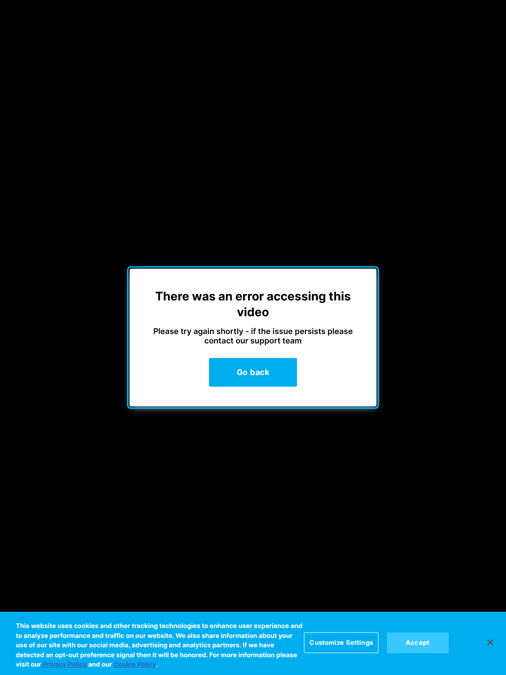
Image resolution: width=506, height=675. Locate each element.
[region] (253, 643)
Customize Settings (341, 642)
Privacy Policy (64, 665)
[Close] (490, 642)
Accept (417, 642)
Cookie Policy (135, 665)
